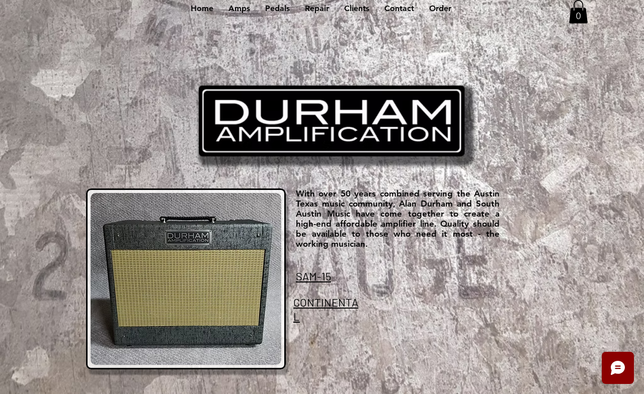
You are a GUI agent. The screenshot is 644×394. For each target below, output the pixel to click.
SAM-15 (313, 275)
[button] (239, 8)
